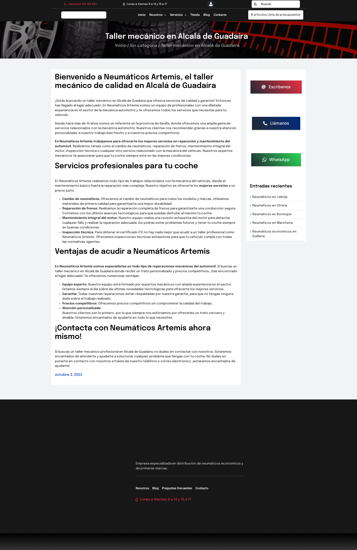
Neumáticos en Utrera (270, 205)
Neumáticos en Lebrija (270, 197)
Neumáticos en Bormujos (272, 214)
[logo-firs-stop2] (84, 12)
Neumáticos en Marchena (273, 223)
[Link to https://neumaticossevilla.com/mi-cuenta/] (211, 4)
